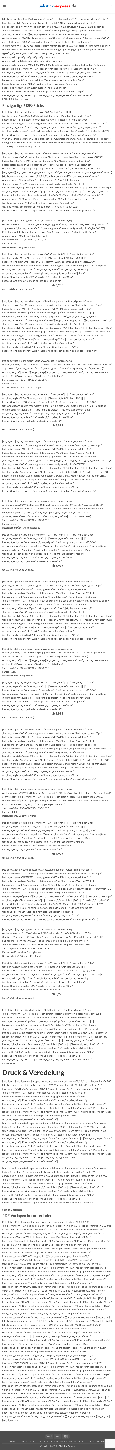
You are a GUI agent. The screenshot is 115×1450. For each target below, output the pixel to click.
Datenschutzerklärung (81, 1441)
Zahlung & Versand (28, 1441)
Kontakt (11, 1441)
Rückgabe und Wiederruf (53, 1441)
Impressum (102, 1441)
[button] (4, 6)
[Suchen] (112, 6)
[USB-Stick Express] (57, 6)
